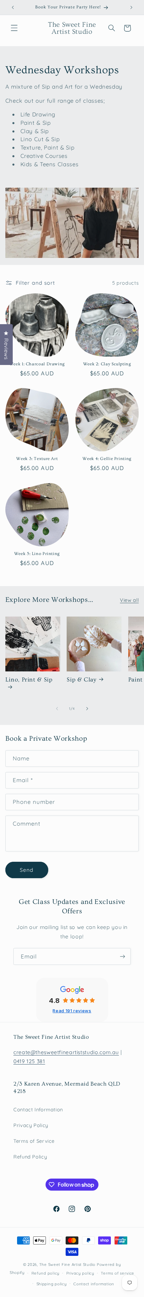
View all (129, 600)
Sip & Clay (81, 679)
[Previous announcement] (12, 7)
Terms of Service (34, 1141)
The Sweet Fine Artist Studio (67, 1264)
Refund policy (45, 1273)
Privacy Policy (30, 1125)
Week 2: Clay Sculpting (107, 364)
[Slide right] (87, 708)
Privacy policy (80, 1273)
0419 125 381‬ (29, 1061)
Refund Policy (30, 1156)
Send (26, 869)
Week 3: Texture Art (37, 458)
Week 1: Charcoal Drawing (37, 364)
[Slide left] (57, 708)
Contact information (93, 1283)
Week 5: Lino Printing (37, 553)
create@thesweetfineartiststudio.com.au (66, 1052)
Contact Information (38, 1109)
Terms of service (117, 1273)
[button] (14, 28)
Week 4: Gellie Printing (107, 458)
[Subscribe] (122, 956)
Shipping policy (52, 1283)
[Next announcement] (131, 7)
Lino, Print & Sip (29, 679)
